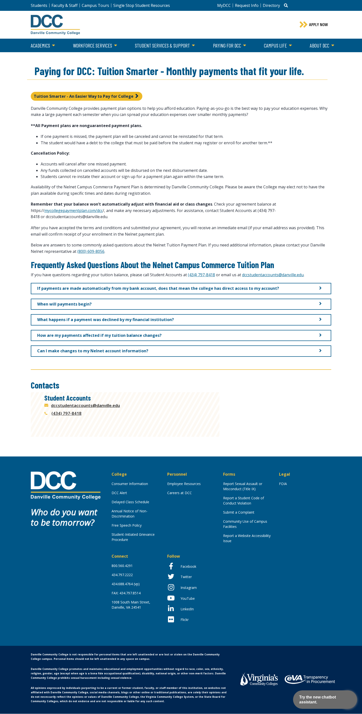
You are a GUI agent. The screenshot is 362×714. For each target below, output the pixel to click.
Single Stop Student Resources (141, 5)
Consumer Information (130, 483)
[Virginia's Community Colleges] (259, 678)
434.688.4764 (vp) (126, 584)
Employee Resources (184, 483)
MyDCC (224, 5)
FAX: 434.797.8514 (126, 593)
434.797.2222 (122, 574)
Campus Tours (95, 5)
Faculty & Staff (64, 5)
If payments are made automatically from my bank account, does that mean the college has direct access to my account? (158, 288)
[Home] (65, 485)
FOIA (283, 483)
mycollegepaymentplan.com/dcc (73, 210)
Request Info (247, 5)
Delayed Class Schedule (130, 502)
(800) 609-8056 (90, 251)
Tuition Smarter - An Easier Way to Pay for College (83, 96)
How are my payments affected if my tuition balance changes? (99, 335)
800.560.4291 (122, 565)
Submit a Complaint (238, 512)
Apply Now (318, 24)
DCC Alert (119, 492)
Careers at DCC (179, 492)
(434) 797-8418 (201, 274)
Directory (271, 5)
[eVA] (310, 679)
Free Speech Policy (127, 525)
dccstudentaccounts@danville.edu (273, 274)
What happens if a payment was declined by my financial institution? (105, 319)
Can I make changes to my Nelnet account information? (92, 351)
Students (39, 5)
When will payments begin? (64, 304)
